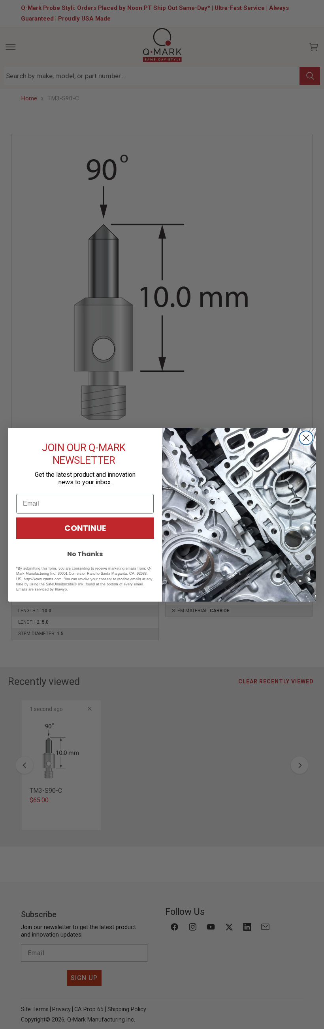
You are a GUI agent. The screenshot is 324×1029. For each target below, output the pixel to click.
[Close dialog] (306, 438)
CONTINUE (85, 528)
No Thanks (85, 554)
